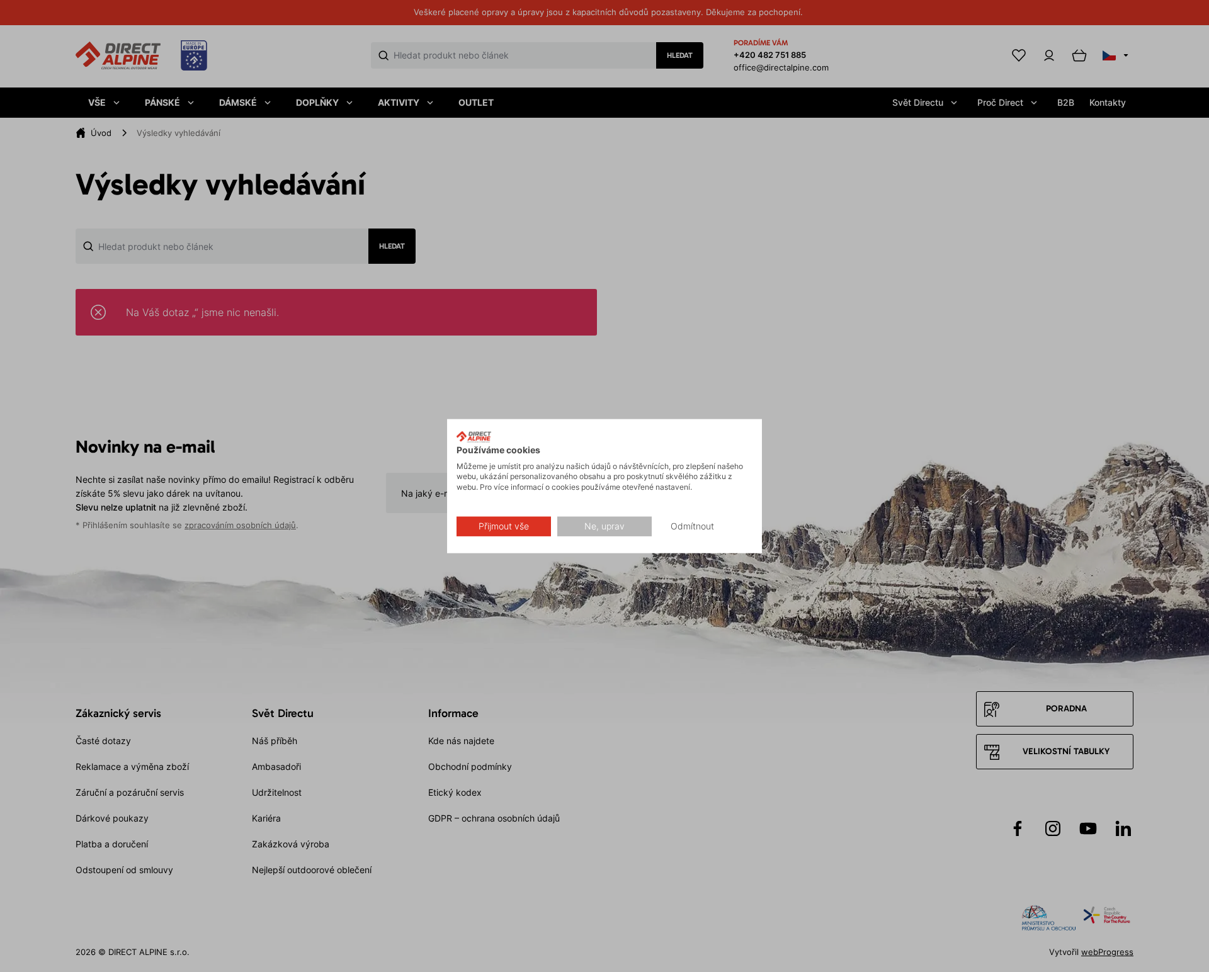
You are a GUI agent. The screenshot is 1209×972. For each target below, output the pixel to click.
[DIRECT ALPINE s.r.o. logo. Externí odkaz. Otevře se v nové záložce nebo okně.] (474, 437)
